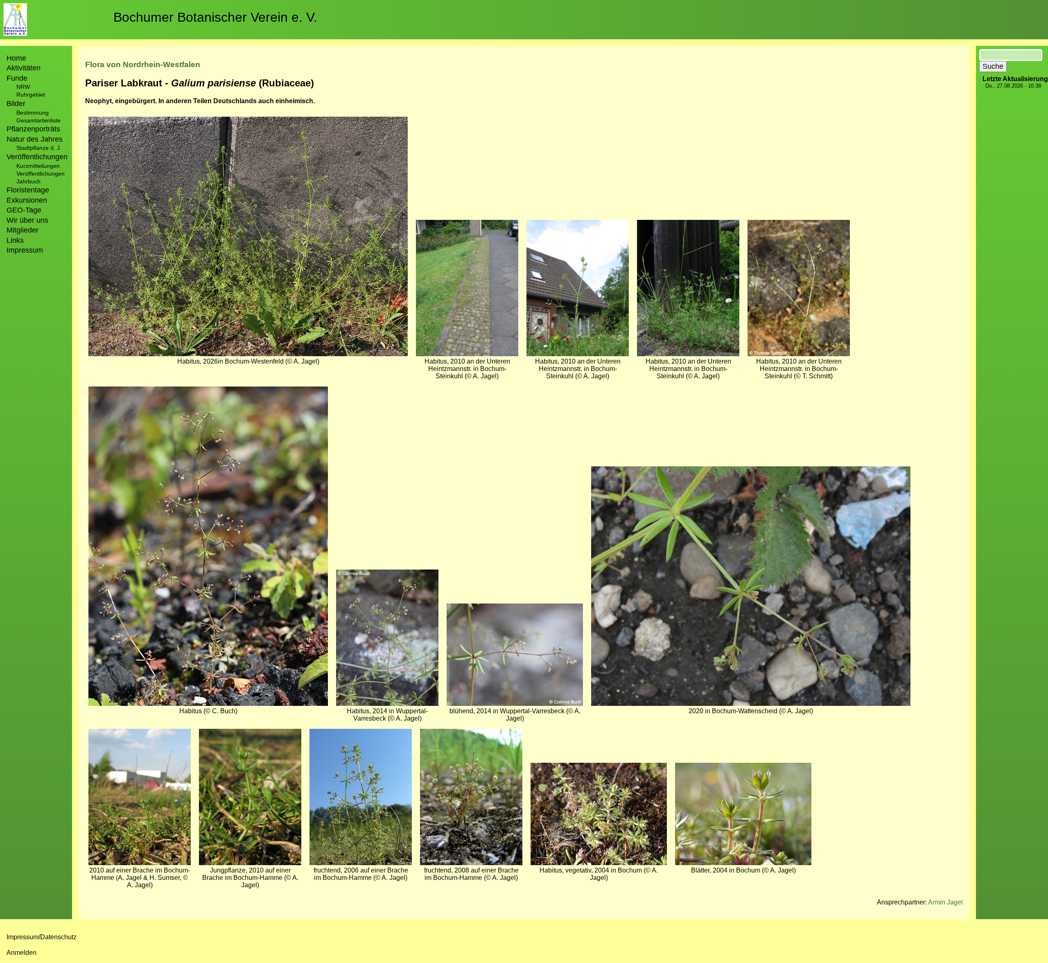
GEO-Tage (24, 210)
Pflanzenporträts (33, 129)
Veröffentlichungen (40, 173)
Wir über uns (27, 220)
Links (15, 240)
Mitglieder (22, 230)
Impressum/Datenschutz (42, 937)
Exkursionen (27, 200)
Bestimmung (32, 112)
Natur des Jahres (35, 139)
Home (16, 58)
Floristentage (28, 190)
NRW (23, 87)
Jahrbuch (28, 181)
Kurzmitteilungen (38, 166)
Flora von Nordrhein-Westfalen (142, 64)
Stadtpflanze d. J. (38, 148)
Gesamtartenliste (38, 120)
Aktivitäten (24, 68)
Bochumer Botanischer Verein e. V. (215, 17)
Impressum (25, 250)
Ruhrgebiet (30, 94)
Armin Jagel (945, 902)
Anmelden (21, 952)
